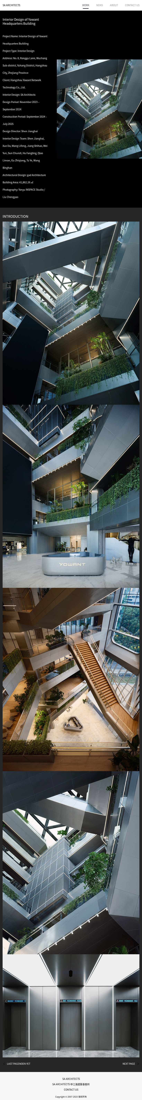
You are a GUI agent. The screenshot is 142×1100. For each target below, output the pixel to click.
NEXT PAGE (129, 1064)
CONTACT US (132, 5)
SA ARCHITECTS (11, 5)
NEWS (99, 5)
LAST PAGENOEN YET (18, 1064)
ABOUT (114, 5)
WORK (85, 5)
